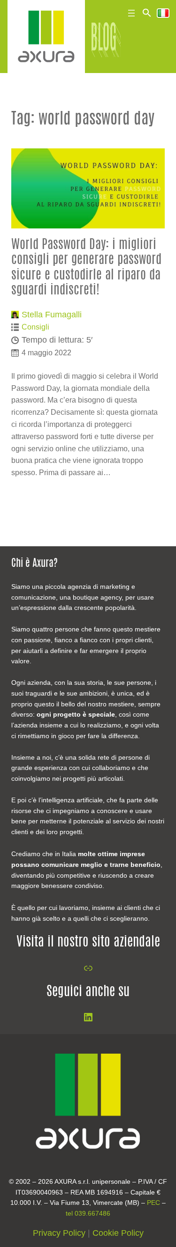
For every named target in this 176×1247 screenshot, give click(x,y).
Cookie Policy (118, 1233)
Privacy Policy (59, 1233)
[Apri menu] (131, 13)
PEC (153, 1202)
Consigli (35, 327)
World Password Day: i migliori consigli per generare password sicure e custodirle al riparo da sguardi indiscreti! (86, 268)
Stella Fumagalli (52, 314)
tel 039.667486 (88, 1213)
